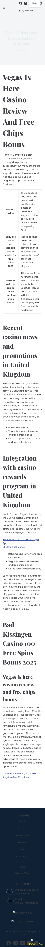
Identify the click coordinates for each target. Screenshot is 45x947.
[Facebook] (20, 3)
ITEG (22, 934)
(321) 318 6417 (26, 10)
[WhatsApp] (40, 3)
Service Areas (22, 835)
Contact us (22, 856)
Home (22, 821)
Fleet (22, 849)
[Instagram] (25, 3)
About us (23, 828)
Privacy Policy (22, 873)
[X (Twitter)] (22, 943)
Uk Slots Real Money (14, 546)
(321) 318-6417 (22, 893)
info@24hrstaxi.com (26, 902)
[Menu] (40, 10)
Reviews (22, 842)
